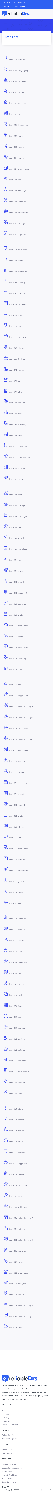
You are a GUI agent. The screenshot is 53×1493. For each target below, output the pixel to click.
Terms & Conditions (9, 1475)
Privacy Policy (7, 1471)
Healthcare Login (8, 1453)
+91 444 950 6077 (9, 1464)
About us (5, 1411)
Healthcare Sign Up (9, 1438)
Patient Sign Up (8, 1435)
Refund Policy (7, 1478)
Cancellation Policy (9, 1482)
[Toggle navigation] (48, 14)
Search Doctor (7, 1421)
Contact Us (6, 1414)
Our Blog (5, 1418)
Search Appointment (10, 1425)
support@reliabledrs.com (12, 1468)
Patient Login (7, 1449)
